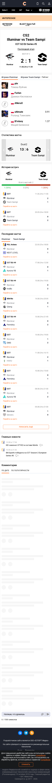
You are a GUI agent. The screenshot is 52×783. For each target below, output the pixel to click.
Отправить (48, 714)
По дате (5, 470)
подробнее (40, 755)
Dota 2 (4, 10)
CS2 (13, 10)
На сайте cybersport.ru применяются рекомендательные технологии (26, 745)
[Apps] (37, 3)
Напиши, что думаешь (14, 714)
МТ (20, 10)
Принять (26, 765)
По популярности (20, 470)
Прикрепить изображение (42, 714)
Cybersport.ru (20, 779)
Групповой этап (26, 49)
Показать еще (26, 427)
